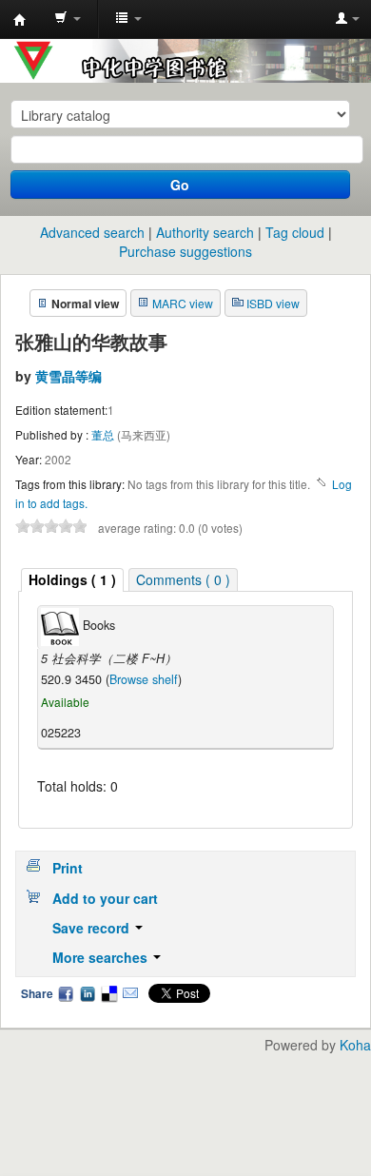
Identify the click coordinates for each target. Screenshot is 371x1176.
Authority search (205, 232)
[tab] (72, 580)
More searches (101, 957)
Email (130, 993)
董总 (104, 434)
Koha (355, 1044)
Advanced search (92, 232)
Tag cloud (294, 232)
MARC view (182, 303)
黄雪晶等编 (68, 375)
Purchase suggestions (185, 251)
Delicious (108, 993)
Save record (92, 927)
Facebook (65, 993)
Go (179, 184)
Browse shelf (143, 679)
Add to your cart (105, 898)
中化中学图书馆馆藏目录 (20, 20)
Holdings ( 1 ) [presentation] (72, 579)
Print (67, 867)
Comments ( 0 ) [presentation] (183, 579)
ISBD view (273, 303)
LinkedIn (87, 993)
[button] (67, 19)
